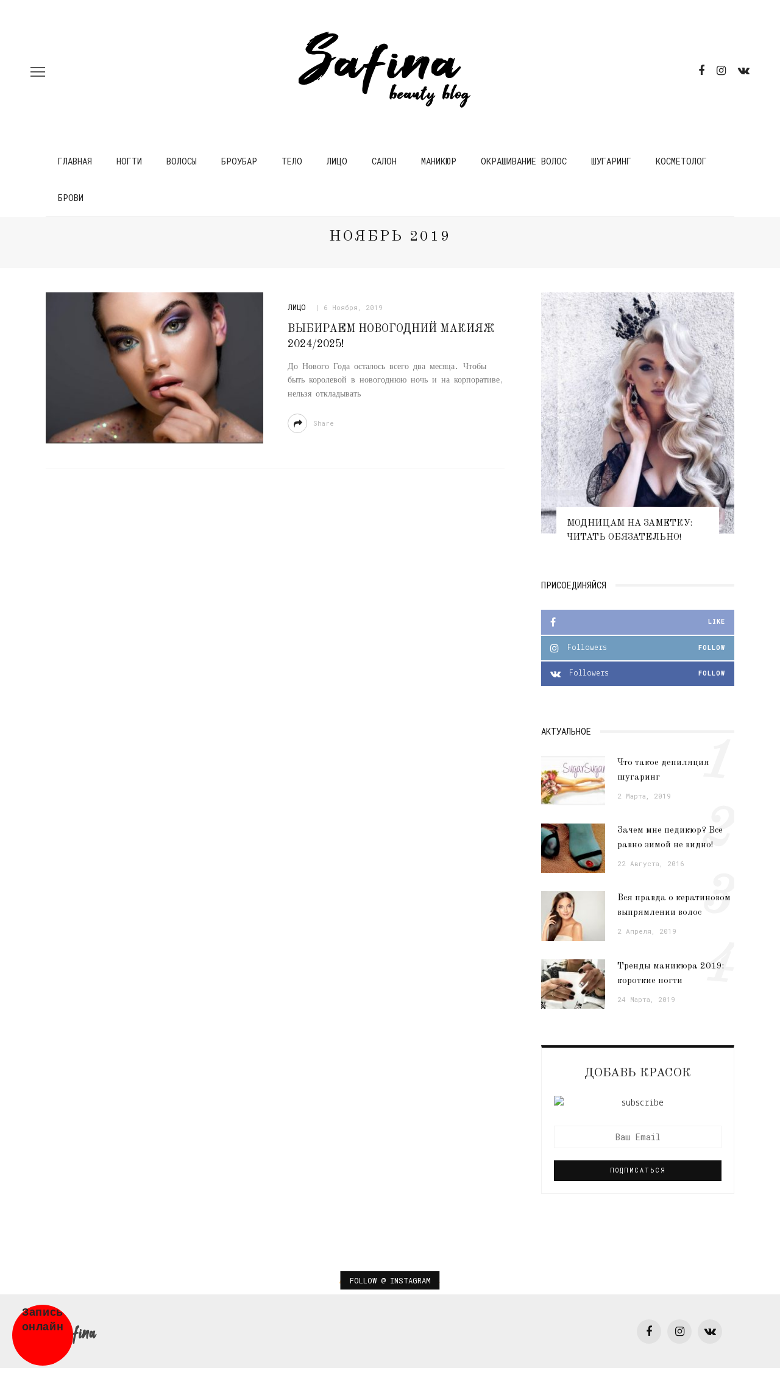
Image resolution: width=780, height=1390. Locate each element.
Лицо (337, 161)
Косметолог (681, 161)
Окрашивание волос (524, 161)
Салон (384, 161)
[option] (637, 423)
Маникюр (438, 161)
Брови (70, 197)
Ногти (129, 161)
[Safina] (78, 1331)
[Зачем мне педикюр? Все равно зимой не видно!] (573, 848)
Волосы (181, 161)
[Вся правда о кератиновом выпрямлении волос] (573, 916)
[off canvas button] (37, 72)
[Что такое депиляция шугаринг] (573, 781)
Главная (75, 161)
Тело (292, 161)
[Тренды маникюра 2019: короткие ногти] (573, 984)
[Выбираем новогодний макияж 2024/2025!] (154, 368)
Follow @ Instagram (390, 1280)
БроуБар (239, 161)
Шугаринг (611, 161)
